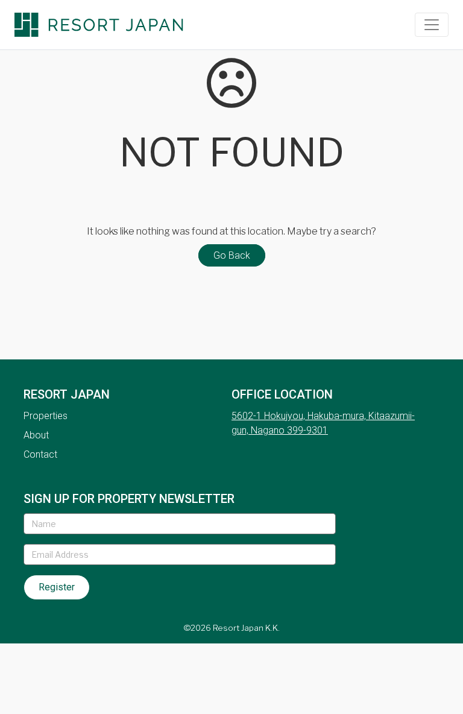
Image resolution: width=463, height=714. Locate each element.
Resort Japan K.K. (246, 628)
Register (57, 587)
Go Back (231, 255)
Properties (46, 416)
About (36, 435)
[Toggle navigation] (432, 25)
